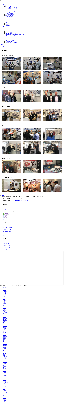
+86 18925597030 (6, 243)
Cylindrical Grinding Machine (14, 8)
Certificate (8, 20)
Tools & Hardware (9, 16)
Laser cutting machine (10, 41)
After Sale (8, 23)
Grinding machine (9, 32)
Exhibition (8, 25)
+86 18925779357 (6, 247)
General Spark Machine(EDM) (12, 12)
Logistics (7, 22)
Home (4, 4)
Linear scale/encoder (10, 39)
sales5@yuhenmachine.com (8, 227)
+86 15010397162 (6, 249)
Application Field (9, 21)
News (4, 29)
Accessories (8, 17)
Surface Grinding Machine (13, 7)
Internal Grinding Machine (13, 9)
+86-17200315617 (16, 200)
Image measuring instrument (11, 42)
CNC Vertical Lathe (9, 15)
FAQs (4, 30)
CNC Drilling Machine (10, 14)
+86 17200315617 (6, 245)
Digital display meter (10, 38)
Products (4, 5)
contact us (2, 44)
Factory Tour (8, 24)
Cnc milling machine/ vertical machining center (15, 34)
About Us (5, 18)
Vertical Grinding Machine (13, 11)
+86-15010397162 (24, 200)
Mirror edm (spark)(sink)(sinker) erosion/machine (15, 35)
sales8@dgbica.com (7, 231)
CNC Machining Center (10, 13)
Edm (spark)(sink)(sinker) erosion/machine (14, 36)
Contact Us (5, 27)
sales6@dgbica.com (10, 201)
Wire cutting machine (10, 40)
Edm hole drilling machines (11, 33)
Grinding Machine (9, 6)
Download (5, 26)
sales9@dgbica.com (18, 201)
